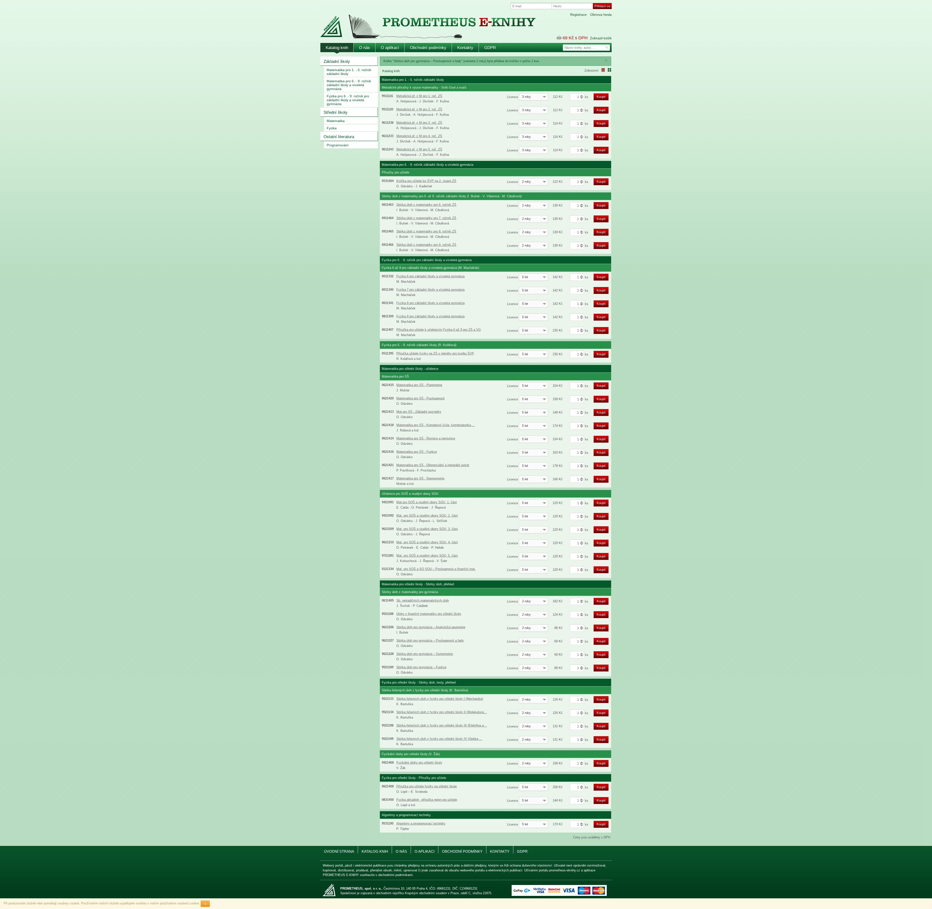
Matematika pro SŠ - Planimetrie (419, 385)
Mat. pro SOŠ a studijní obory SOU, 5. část (427, 555)
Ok (205, 903)
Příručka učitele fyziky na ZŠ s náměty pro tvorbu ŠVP (435, 353)
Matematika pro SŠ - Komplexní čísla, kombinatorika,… (435, 425)
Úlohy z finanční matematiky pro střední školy (428, 614)
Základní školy (337, 61)
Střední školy (336, 112)
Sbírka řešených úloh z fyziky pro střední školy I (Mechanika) (439, 699)
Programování (338, 145)
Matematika (336, 121)
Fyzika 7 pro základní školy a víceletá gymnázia (430, 289)
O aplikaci (390, 47)
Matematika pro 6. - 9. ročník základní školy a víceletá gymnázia (349, 85)
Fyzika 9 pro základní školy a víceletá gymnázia (430, 316)
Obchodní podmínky (428, 47)
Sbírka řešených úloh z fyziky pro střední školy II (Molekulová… (441, 712)
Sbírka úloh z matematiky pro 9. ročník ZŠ (426, 245)
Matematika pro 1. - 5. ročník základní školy (349, 72)
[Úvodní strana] (417, 24)
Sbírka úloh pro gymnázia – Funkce (421, 667)
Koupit (601, 97)
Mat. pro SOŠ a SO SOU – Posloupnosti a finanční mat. (436, 569)
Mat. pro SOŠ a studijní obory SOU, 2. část (427, 515)
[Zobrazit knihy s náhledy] (609, 70)
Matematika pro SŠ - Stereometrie (420, 478)
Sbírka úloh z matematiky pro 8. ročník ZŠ (426, 231)
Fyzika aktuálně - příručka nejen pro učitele (426, 800)
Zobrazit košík (601, 38)
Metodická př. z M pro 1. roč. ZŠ (419, 96)
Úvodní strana (339, 851)
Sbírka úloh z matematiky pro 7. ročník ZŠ (426, 218)
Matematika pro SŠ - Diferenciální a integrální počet (432, 465)
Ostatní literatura (339, 136)
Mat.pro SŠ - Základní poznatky (418, 411)
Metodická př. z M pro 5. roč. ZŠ (419, 149)
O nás (364, 47)
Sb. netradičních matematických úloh (422, 600)
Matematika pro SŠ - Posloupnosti (420, 398)
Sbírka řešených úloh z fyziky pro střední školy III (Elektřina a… (441, 725)
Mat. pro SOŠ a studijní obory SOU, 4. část (427, 542)
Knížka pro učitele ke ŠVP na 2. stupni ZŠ (426, 181)
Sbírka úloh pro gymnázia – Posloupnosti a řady (430, 640)
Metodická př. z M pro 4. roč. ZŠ (419, 136)
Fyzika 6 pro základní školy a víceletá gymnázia (430, 276)
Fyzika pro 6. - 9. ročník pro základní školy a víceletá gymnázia (348, 100)
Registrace (578, 15)
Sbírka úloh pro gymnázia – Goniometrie (424, 654)
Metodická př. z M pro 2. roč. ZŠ (419, 109)
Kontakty (465, 47)
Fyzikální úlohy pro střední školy (419, 762)
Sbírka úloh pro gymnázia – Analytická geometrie (430, 627)
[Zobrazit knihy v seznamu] (603, 70)
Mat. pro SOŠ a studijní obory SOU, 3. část (427, 529)
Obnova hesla (601, 15)
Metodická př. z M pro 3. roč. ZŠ (419, 122)
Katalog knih (337, 47)
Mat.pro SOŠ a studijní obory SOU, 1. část (426, 502)
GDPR (490, 47)
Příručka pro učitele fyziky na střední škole (426, 786)
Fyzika (332, 128)
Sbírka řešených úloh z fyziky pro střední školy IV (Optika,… (439, 739)
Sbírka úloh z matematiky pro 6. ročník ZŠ (426, 205)
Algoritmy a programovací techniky (420, 823)
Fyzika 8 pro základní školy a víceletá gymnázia (430, 303)
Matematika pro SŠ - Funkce (416, 452)
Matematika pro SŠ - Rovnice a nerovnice (425, 438)
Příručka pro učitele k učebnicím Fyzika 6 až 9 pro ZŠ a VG (438, 329)
